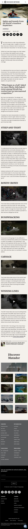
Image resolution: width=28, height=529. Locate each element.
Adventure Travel (4, 426)
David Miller (7, 31)
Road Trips (3, 441)
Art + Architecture (4, 450)
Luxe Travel (16, 426)
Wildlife (2, 439)
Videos (15, 503)
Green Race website (18, 336)
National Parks (4, 433)
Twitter (19, 492)
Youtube (12, 492)
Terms (16, 486)
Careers (2, 501)
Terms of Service (13, 520)
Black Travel (16, 437)
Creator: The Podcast (18, 505)
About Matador (4, 498)
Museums (2, 457)
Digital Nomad (16, 444)
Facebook (2, 492)
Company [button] (3, 496)
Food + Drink (3, 452)
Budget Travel (16, 441)
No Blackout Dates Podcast (19, 507)
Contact (6, 520)
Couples (15, 428)
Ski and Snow (3, 437)
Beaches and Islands (5, 435)
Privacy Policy (21, 486)
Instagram (5, 492)
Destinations (16, 501)
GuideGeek (16, 512)
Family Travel (16, 430)
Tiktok (9, 492)
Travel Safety (16, 455)
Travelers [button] (16, 496)
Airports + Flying (17, 450)
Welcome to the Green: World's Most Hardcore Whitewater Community (15, 343)
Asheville (5, 29)
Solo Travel (16, 433)
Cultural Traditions (5, 459)
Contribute (16, 509)
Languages (3, 455)
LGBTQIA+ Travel (17, 439)
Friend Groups (16, 435)
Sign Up (14, 483)
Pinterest (16, 492)
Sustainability (16, 452)
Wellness (3, 444)
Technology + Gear (17, 457)
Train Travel (3, 430)
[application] (14, 138)
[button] (14, 138)
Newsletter (16, 498)
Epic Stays (3, 428)
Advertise (3, 503)
